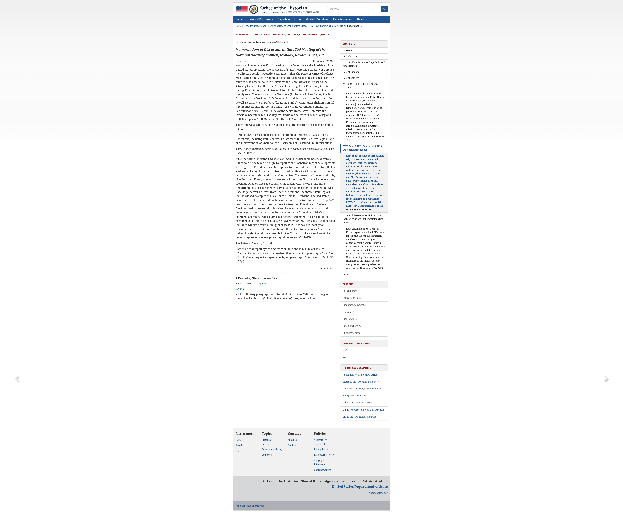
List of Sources (351, 78)
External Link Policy (324, 454)
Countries (267, 454)
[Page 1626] (328, 200)
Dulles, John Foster (353, 298)
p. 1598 (259, 283)
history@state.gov (378, 492)
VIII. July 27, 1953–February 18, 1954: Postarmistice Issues (363, 148)
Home (239, 439)
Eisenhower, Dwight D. (354, 305)
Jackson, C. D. (350, 319)
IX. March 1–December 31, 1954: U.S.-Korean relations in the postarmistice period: (363, 219)
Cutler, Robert (350, 291)
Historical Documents (268, 442)
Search (239, 445)
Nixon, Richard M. (352, 326)
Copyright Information (320, 462)
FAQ (238, 450)
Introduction (350, 56)
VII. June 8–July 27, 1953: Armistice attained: (361, 86)
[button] (260, 19)
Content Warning (322, 469)
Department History (272, 449)
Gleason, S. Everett (353, 312)
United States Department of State (360, 487)
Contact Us (293, 445)
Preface (347, 50)
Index (346, 274)
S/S (344, 357)
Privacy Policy (321, 449)
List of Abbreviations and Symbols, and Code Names (364, 64)
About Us (292, 439)
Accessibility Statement (320, 442)
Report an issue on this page (250, 505)
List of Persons (351, 72)
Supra (241, 288)
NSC (345, 350)
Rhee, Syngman (351, 333)
